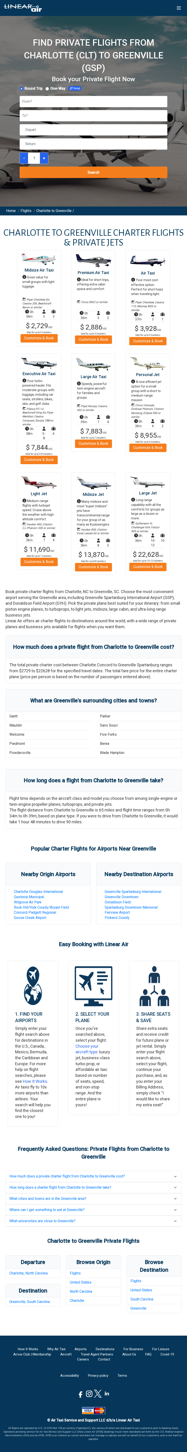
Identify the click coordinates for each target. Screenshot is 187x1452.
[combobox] (22, 101)
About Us (129, 1354)
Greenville (138, 1308)
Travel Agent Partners (97, 1354)
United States (80, 1282)
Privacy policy (98, 1376)
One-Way (57, 88)
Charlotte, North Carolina (28, 1273)
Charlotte (77, 1300)
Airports (81, 1349)
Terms (122, 1376)
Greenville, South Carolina (29, 1302)
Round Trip (34, 88)
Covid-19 (167, 1354)
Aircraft (66, 1354)
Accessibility (69, 1376)
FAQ (148, 1354)
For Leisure (160, 1349)
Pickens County (117, 918)
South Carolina (141, 1299)
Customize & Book (39, 338)
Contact (104, 1359)
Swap (76, 88)
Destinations (105, 1349)
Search (93, 172)
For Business (133, 1349)
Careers (83, 1359)
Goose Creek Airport (30, 918)
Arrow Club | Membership (32, 1354)
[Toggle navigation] (178, 8)
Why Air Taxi (56, 1349)
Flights (75, 1273)
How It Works (35, 1081)
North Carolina (81, 1291)
